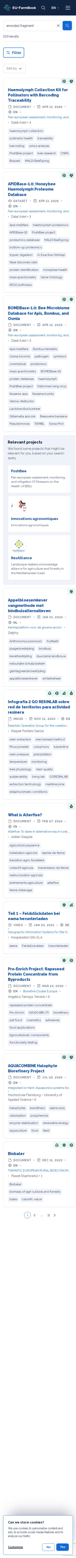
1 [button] (27, 1215)
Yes (62, 1546)
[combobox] (14, 68)
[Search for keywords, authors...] (43, 8)
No (48, 1547)
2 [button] (34, 1215)
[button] (21, 1215)
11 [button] (49, 1215)
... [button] (41, 1215)
